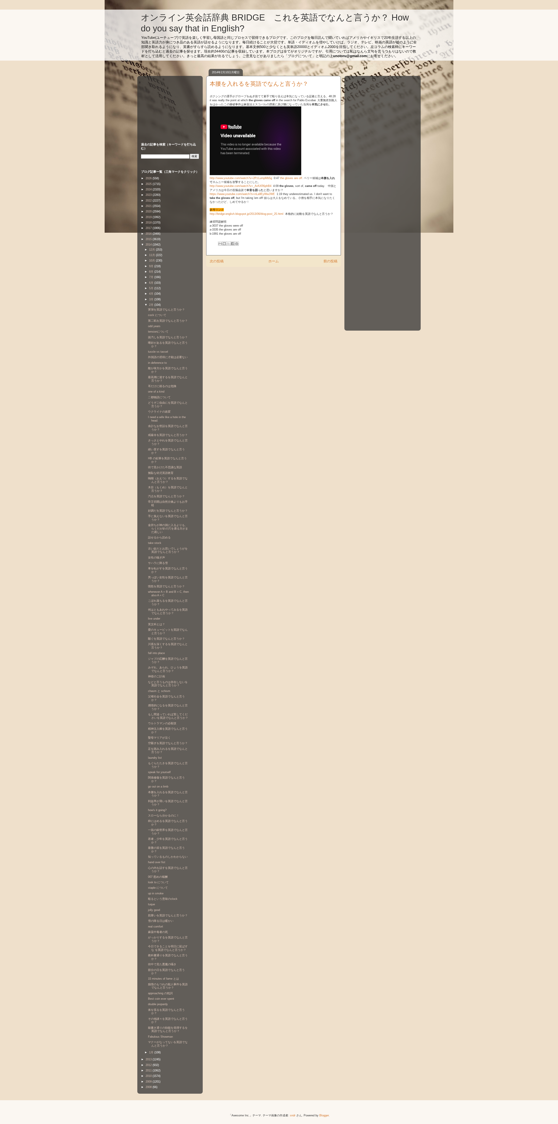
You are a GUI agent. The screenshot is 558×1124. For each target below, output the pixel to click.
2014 (149, 244)
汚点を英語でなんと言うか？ (166, 496)
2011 (149, 1070)
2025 (149, 184)
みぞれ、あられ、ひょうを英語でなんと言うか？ (168, 669)
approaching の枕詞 (160, 993)
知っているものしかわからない (168, 856)
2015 (149, 239)
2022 (149, 200)
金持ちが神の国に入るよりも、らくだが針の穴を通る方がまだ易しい (168, 528)
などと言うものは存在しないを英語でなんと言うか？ (168, 683)
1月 (151, 1052)
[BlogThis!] (224, 243)
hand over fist (156, 862)
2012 (149, 1065)
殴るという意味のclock (162, 898)
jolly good (154, 910)
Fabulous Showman (160, 1036)
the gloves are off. (291, 178)
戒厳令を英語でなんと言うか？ (168, 435)
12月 (152, 249)
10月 (152, 260)
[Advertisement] (168, 105)
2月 (151, 304)
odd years (154, 326)
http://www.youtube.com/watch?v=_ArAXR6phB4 (241, 186)
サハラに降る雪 (158, 563)
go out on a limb (158, 786)
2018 (149, 222)
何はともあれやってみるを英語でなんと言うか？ (168, 611)
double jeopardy (158, 1004)
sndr (292, 1115)
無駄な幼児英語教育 (161, 473)
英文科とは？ (156, 624)
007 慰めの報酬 (158, 876)
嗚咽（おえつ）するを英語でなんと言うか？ (168, 480)
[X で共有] (228, 243)
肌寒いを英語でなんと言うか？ (168, 915)
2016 (149, 233)
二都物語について (159, 397)
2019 (149, 217)
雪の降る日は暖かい (161, 920)
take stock (154, 543)
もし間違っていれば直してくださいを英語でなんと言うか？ (168, 716)
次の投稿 (217, 261)
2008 (149, 1087)
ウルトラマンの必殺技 (162, 723)
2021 (149, 206)
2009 (149, 1081)
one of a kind (156, 391)
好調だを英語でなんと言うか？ (168, 510)
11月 (152, 255)
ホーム (273, 261)
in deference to (157, 362)
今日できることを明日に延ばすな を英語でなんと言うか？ (168, 948)
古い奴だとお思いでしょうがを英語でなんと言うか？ (168, 550)
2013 (149, 1059)
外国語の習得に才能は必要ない (168, 357)
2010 (149, 1076)
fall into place (156, 653)
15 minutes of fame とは (163, 978)
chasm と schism (159, 691)
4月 (151, 293)
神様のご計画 (156, 676)
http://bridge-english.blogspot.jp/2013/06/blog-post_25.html (247, 213)
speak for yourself (159, 772)
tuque (151, 904)
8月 (151, 271)
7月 (151, 277)
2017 (149, 228)
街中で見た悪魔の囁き (162, 964)
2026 (149, 178)
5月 (151, 288)
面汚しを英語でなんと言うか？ (168, 337)
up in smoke (155, 893)
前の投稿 (330, 261)
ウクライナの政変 (159, 411)
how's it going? (157, 810)
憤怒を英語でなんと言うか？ (166, 586)
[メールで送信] (220, 243)
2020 (149, 211)
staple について (158, 887)
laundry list (155, 757)
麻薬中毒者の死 (158, 932)
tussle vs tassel (158, 351)
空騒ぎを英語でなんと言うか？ (168, 743)
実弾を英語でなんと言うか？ (166, 309)
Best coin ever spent (161, 998)
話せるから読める (159, 537)
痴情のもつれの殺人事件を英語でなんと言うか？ (168, 986)
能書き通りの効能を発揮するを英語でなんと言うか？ (168, 1029)
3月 (151, 299)
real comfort (155, 926)
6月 (151, 282)
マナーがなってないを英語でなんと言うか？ (168, 1043)
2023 (149, 194)
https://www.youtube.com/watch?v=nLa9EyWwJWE (243, 194)
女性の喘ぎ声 (156, 557)
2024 (149, 189)
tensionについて (158, 331)
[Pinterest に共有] (237, 243)
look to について (158, 882)
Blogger (324, 1115)
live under (154, 618)
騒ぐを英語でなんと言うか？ (166, 638)
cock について (157, 315)
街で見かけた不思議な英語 (165, 467)
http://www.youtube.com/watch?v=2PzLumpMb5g (241, 178)
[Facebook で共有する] (232, 243)
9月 (151, 266)
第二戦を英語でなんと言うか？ (168, 320)
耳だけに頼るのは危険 (162, 386)
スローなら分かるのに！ (163, 815)
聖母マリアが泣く (159, 737)
